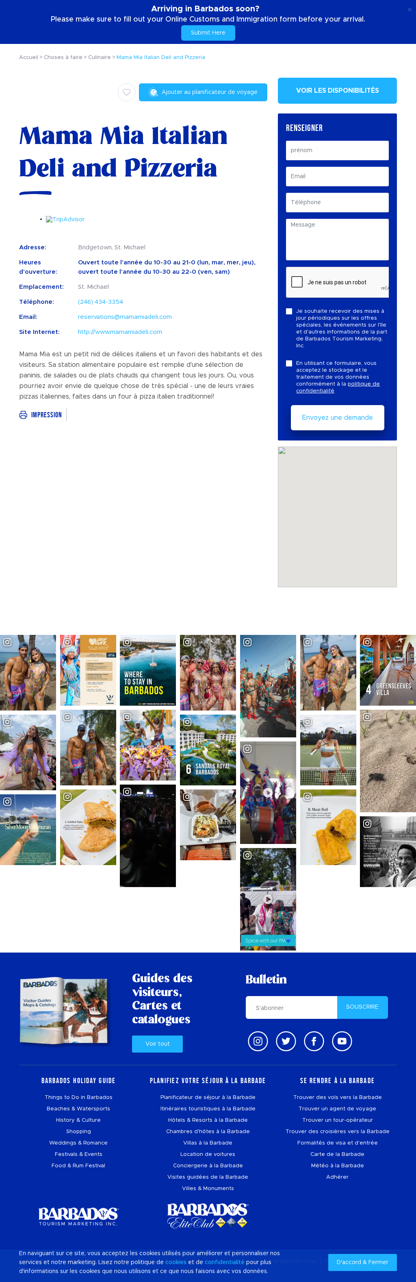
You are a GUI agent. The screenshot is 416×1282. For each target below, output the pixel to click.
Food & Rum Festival (78, 1166)
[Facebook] (314, 1041)
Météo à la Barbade (337, 1166)
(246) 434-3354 (100, 302)
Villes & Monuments (208, 1188)
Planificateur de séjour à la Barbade (208, 1097)
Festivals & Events (78, 1154)
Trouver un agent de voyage (337, 1109)
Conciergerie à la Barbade (208, 1166)
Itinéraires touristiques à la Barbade (208, 1109)
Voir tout (157, 1044)
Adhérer (337, 1177)
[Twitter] (286, 1041)
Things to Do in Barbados (79, 1097)
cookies (175, 1262)
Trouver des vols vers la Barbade (337, 1097)
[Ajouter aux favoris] (127, 92)
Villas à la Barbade (207, 1143)
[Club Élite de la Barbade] (208, 1216)
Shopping (78, 1131)
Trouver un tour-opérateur (337, 1120)
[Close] (410, 8)
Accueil (28, 57)
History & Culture (78, 1120)
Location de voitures (207, 1154)
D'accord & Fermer (362, 1262)
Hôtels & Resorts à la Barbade (208, 1120)
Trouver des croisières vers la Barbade (338, 1131)
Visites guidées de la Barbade (207, 1177)
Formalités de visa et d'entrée (337, 1143)
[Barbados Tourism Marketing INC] (78, 1216)
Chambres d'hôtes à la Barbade (208, 1131)
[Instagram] (258, 1041)
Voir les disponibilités (337, 90)
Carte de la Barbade (337, 1154)
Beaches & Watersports (78, 1109)
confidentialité (225, 1262)
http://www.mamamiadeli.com (120, 332)
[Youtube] (342, 1041)
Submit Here (208, 33)
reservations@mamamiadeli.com (125, 317)
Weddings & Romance (78, 1143)
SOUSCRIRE (362, 1007)
